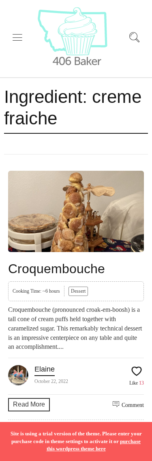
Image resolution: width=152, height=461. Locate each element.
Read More (29, 404)
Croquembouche (56, 268)
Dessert (78, 291)
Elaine (44, 369)
